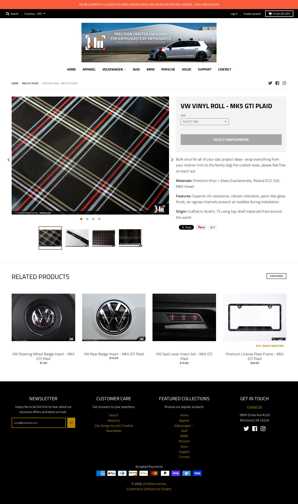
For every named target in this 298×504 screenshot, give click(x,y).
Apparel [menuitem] (89, 69)
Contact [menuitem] (224, 69)
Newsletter (114, 430)
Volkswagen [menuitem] (112, 69)
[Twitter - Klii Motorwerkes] (270, 83)
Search (114, 415)
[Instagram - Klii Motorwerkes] (284, 83)
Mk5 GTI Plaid (30, 83)
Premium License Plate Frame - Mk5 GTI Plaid (255, 356)
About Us (114, 420)
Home (15, 83)
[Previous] (9, 160)
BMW (184, 435)
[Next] (172, 160)
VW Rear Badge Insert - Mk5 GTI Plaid (114, 354)
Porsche (184, 441)
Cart (281, 13)
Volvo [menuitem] (186, 69)
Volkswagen (182, 425)
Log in (233, 13)
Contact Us (254, 406)
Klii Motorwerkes (154, 483)
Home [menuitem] (71, 69)
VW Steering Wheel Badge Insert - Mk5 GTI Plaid (43, 356)
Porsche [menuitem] (168, 69)
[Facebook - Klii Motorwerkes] (277, 83)
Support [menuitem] (204, 69)
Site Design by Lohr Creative (114, 425)
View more (276, 276)
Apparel (184, 420)
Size (183, 115)
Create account (252, 13)
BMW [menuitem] (151, 69)
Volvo (184, 446)
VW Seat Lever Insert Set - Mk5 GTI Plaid (184, 356)
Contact (184, 456)
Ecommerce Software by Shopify (149, 488)
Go (71, 422)
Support (184, 451)
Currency (29, 13)
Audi (184, 430)
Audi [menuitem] (136, 69)
